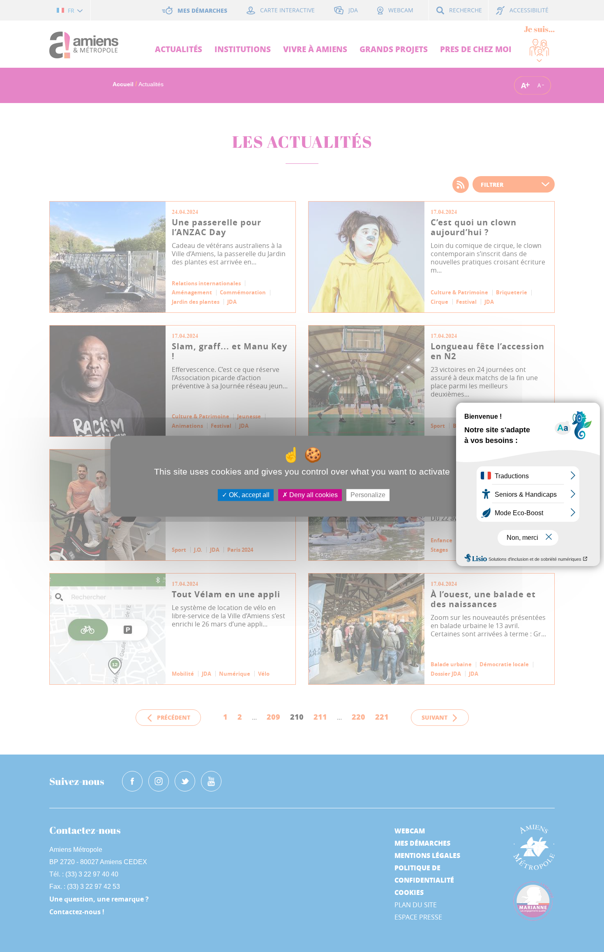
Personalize (367, 494)
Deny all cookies (313, 494)
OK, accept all (248, 494)
